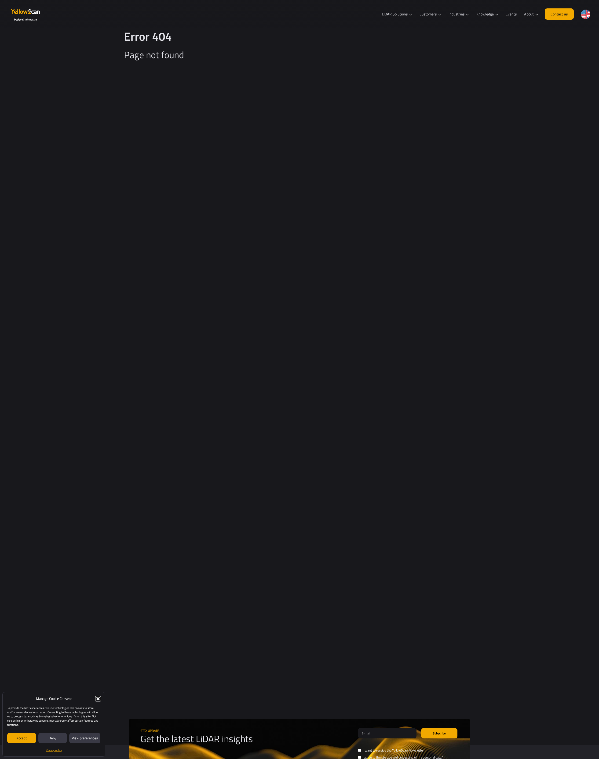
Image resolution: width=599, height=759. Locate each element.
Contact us (559, 14)
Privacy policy (54, 750)
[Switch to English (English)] (586, 14)
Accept (21, 738)
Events (511, 14)
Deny (52, 738)
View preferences (85, 738)
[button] (98, 698)
